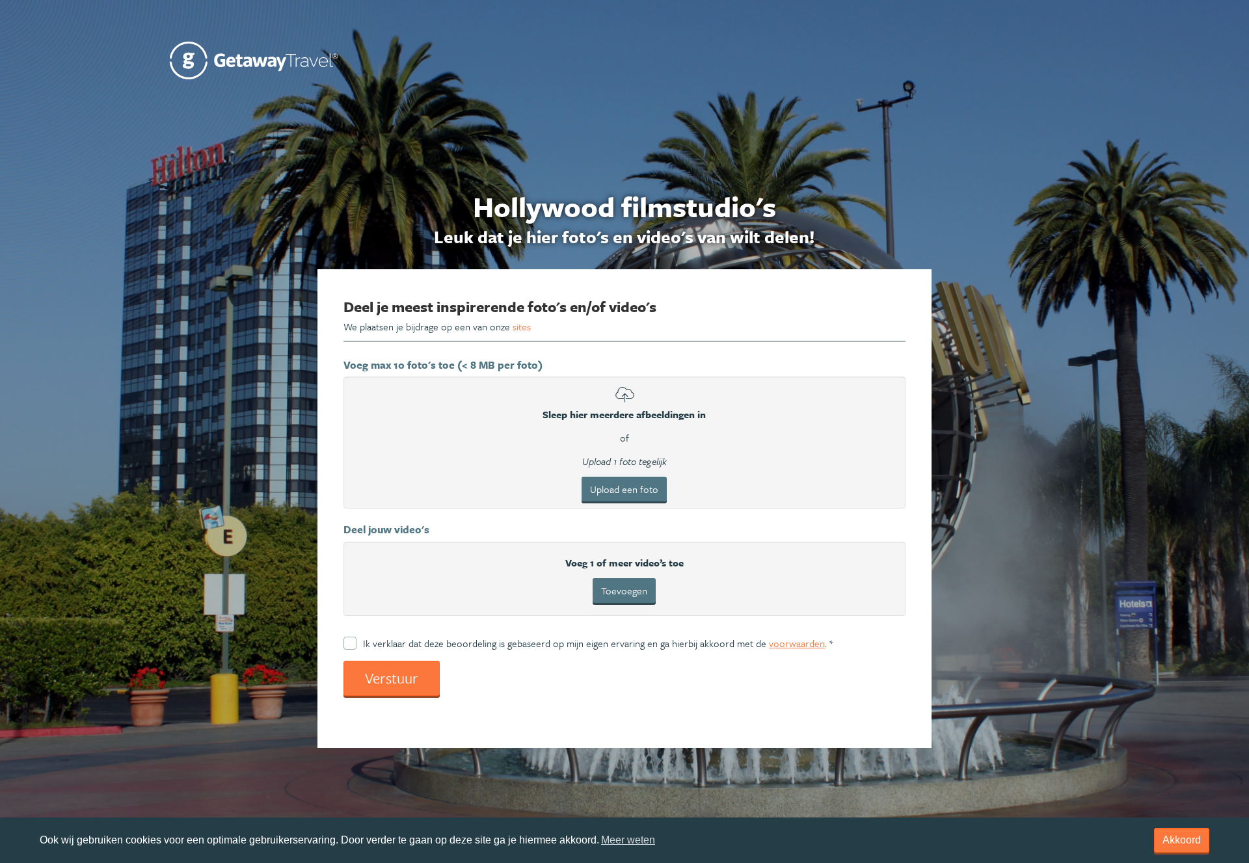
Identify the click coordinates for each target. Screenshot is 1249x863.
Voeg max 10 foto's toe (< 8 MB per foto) (443, 365)
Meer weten (628, 839)
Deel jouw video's (386, 529)
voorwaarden (797, 643)
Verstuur (391, 678)
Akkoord (1181, 839)
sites (522, 326)
